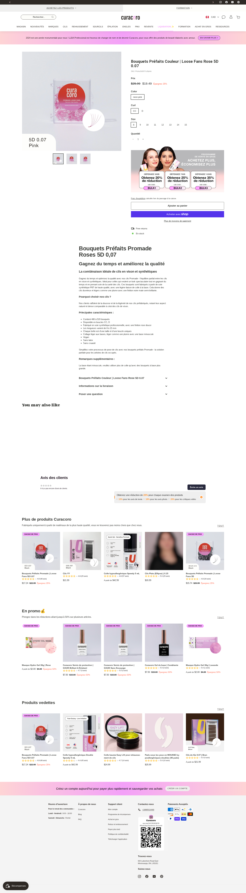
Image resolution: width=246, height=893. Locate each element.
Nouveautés (37, 26)
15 (185, 125)
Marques (53, 26)
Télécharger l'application (117, 839)
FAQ (79, 819)
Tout (220, 526)
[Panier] (238, 17)
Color (134, 91)
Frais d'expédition (138, 198)
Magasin (21, 26)
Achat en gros (203, 26)
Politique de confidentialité (118, 834)
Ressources (222, 26)
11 (155, 125)
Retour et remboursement (118, 824)
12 (162, 125)
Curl (133, 105)
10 (147, 125)
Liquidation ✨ (166, 26)
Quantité (135, 134)
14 (178, 125)
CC (134, 111)
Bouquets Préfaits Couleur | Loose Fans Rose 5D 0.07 (111, 378)
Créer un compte (178, 789)
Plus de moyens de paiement (177, 221)
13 (170, 125)
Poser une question (91, 394)
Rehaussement (80, 26)
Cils (65, 26)
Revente (148, 26)
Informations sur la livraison (96, 386)
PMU (137, 26)
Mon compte (113, 809)
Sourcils (98, 26)
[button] (196, 487)
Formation (184, 26)
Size (133, 119)
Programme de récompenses (119, 814)
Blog (80, 814)
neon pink (137, 97)
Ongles (126, 26)
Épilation (112, 26)
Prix (133, 78)
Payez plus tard (114, 829)
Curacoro (81, 809)
